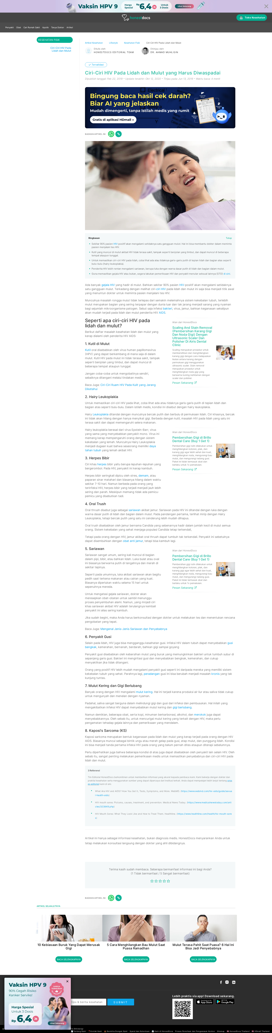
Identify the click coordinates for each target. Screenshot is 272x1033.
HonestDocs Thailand (239, 1031)
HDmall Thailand (262, 1031)
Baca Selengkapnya (69, 959)
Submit (120, 1002)
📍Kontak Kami (95, 1031)
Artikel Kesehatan (94, 42)
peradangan (152, 673)
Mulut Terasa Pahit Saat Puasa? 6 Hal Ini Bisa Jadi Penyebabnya (203, 946)
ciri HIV (161, 289)
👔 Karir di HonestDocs (162, 1031)
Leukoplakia (100, 414)
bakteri (167, 308)
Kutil (88, 350)
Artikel (70, 27)
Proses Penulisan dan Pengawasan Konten (195, 1031)
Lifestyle (113, 42)
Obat (18, 27)
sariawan (135, 510)
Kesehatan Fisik (132, 42)
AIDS (162, 312)
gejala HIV (108, 285)
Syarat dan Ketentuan (140, 1031)
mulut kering (144, 692)
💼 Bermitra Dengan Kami (116, 1031)
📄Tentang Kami (78, 1031)
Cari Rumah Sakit (31, 27)
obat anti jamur (133, 541)
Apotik (45, 27)
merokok (200, 714)
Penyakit (9, 27)
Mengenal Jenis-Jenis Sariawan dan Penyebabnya (133, 629)
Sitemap (221, 1031)
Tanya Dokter (57, 27)
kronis (215, 673)
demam (143, 475)
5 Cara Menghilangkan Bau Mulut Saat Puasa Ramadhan (136, 946)
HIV (115, 243)
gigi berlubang (182, 707)
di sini (227, 273)
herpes (101, 464)
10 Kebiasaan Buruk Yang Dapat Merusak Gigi (68, 946)
